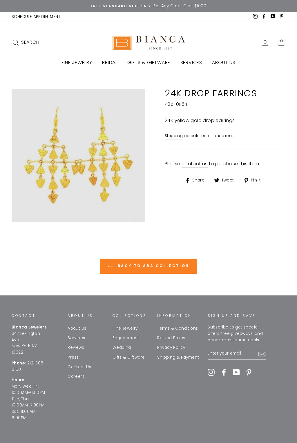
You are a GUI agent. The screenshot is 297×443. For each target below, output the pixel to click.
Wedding (122, 347)
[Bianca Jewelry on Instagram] (211, 372)
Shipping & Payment (178, 357)
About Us (223, 62)
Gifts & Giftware (148, 62)
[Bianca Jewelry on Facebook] (223, 372)
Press (73, 357)
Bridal (109, 62)
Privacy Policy (171, 347)
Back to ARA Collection (152, 265)
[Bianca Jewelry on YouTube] (236, 372)
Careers (76, 376)
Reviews (76, 347)
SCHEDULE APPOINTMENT (36, 16)
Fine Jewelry (76, 62)
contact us (195, 163)
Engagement (126, 338)
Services (191, 62)
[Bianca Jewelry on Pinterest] (248, 372)
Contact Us (79, 367)
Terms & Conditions (177, 328)
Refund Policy (171, 338)
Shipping (174, 136)
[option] (148, 6)
